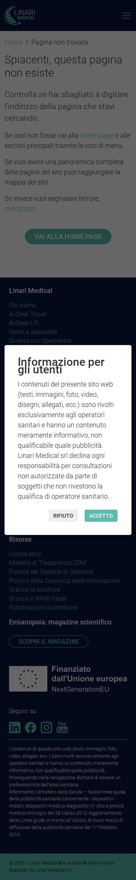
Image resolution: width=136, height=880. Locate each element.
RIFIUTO (63, 516)
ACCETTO (101, 516)
